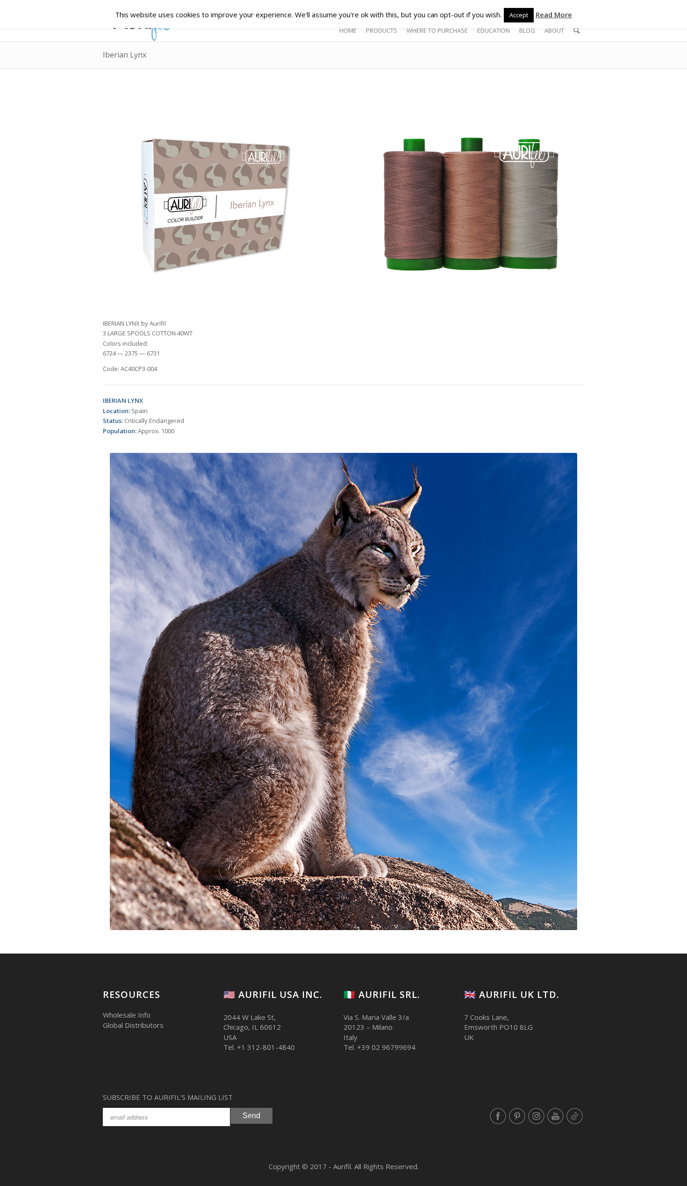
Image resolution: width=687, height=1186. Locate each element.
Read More (554, 14)
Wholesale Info (126, 1014)
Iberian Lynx (124, 55)
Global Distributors (133, 1025)
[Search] (576, 30)
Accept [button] (518, 15)
